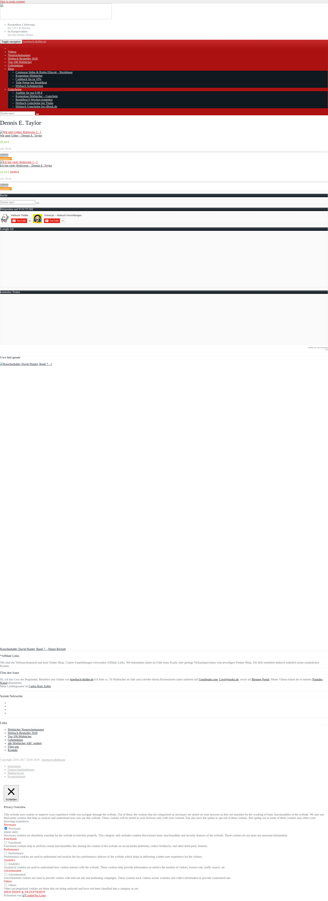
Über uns (13, 746)
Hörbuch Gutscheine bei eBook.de (36, 106)
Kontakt (12, 750)
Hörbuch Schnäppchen (29, 86)
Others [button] (8, 881)
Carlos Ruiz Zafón (40, 686)
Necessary (14, 828)
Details (4, 155)
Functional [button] (10, 838)
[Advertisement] (114, 260)
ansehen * (6, 158)
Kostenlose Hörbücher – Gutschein (37, 96)
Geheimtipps (15, 65)
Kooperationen (16, 776)
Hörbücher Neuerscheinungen (26, 729)
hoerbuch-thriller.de (34, 41)
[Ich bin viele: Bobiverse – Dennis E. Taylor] (19, 162)
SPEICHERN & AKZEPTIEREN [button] (24, 892)
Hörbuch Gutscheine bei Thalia (34, 103)
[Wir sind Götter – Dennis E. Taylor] (20, 132)
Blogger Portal (260, 679)
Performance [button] (11, 849)
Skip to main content (12, 1)
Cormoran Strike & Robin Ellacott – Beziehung (44, 72)
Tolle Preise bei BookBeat (31, 82)
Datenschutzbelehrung (21, 769)
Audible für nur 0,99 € (29, 92)
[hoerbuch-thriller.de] (56, 18)
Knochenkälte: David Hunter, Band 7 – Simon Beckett (33, 649)
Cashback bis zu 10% (28, 79)
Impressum (14, 766)
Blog (11, 68)
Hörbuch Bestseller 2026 (23, 58)
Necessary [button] (10, 824)
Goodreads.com (208, 679)
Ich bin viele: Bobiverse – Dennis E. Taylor (26, 165)
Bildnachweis (16, 773)
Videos (12, 51)
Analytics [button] (9, 860)
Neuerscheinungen (19, 55)
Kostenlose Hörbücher (29, 75)
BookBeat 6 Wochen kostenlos (34, 99)
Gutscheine (14, 89)
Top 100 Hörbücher (20, 62)
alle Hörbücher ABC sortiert (25, 743)
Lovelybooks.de (229, 679)
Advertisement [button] (12, 870)
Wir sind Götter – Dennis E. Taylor (21, 135)
